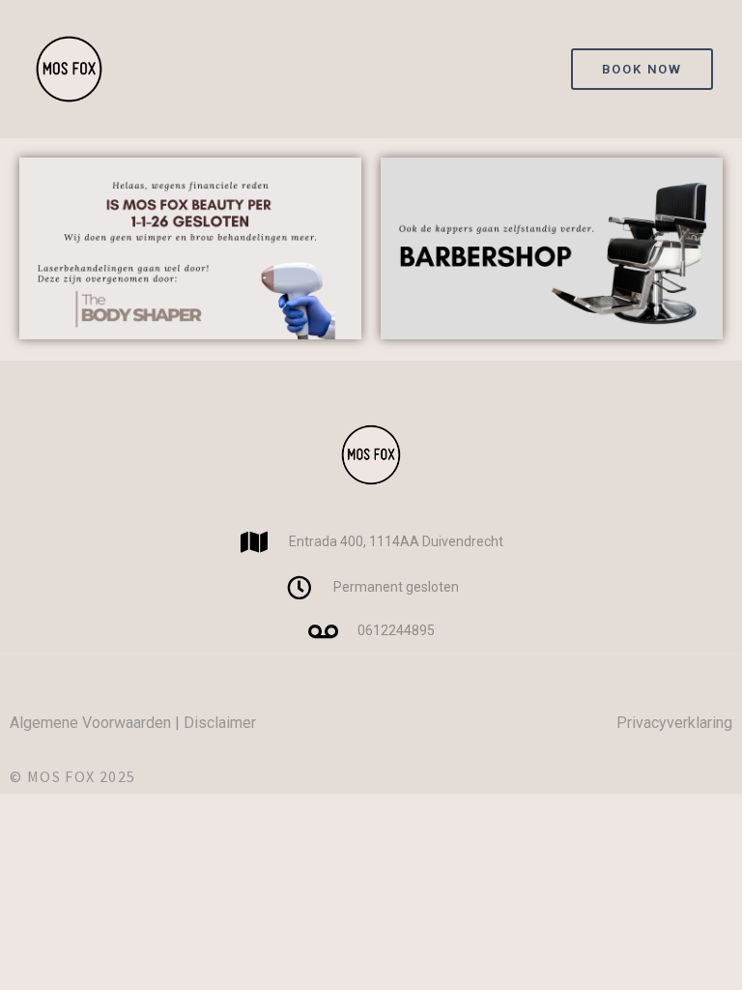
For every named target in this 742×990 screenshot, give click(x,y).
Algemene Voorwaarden (90, 722)
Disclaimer (220, 722)
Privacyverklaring (674, 722)
